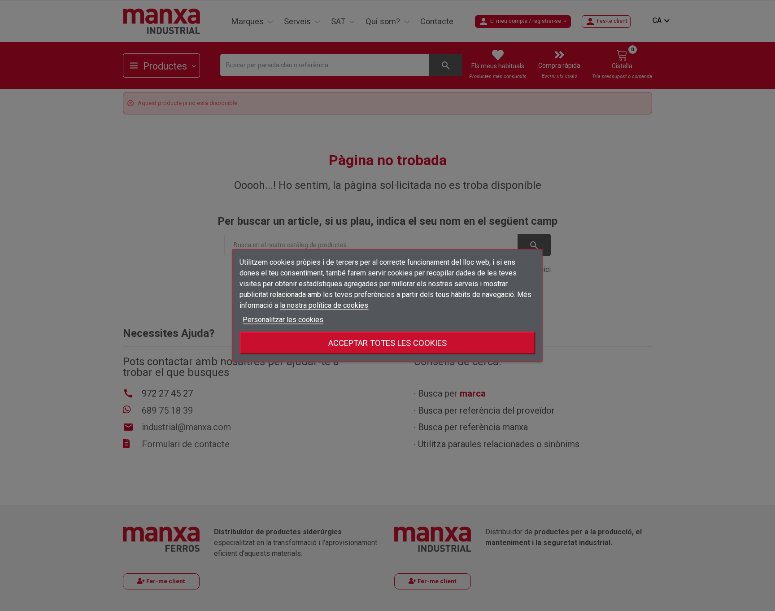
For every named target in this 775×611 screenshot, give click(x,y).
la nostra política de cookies (324, 305)
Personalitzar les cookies (283, 319)
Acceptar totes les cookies (387, 343)
